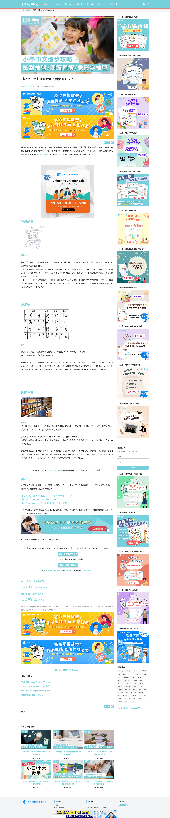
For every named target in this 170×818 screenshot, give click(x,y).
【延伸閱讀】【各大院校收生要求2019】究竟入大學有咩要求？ (46, 496)
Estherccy (24, 86)
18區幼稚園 (143, 671)
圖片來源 (24, 255)
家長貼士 (135, 686)
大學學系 (120, 683)
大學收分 (127, 683)
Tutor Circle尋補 (42, 154)
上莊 (31, 587)
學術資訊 (28, 10)
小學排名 (120, 689)
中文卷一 (120, 680)
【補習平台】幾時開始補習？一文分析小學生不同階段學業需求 (99, 782)
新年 (127, 692)
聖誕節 (134, 695)
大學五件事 (29, 600)
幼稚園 (134, 689)
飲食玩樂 (132, 702)
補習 (145, 695)
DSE (130, 674)
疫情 (119, 695)
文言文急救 (121, 692)
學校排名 (141, 683)
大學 (141, 680)
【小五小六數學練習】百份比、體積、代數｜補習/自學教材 (36, 782)
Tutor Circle (88, 570)
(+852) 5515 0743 (92, 805)
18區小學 (135, 671)
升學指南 (135, 680)
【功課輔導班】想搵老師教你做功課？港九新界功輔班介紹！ (67, 753)
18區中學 (127, 671)
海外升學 (133, 692)
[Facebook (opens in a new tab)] (144, 4)
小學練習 (127, 689)
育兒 (140, 695)
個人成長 (127, 680)
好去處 (134, 683)
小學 (141, 686)
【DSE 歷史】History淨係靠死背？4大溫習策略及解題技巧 (99, 753)
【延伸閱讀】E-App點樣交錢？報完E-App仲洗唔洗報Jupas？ (45, 499)
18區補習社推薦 (122, 674)
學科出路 (127, 686)
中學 (134, 677)
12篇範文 (120, 671)
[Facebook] (112, 142)
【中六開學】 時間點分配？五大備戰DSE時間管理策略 (36, 753)
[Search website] (116, 4)
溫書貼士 (141, 692)
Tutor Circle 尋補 (55, 470)
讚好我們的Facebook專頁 (130, 708)
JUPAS (120, 677)
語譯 (134, 698)
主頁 (22, 10)
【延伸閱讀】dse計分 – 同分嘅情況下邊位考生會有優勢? (44, 503)
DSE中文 (136, 674)
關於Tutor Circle (60, 805)
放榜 (145, 689)
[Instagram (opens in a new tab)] (147, 4)
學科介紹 (120, 686)
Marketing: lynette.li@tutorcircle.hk (97, 807)
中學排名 (140, 677)
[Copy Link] (105, 142)
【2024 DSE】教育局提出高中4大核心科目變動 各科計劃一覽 (68, 782)
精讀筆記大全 (126, 695)
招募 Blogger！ (60, 807)
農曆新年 (140, 698)
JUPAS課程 (127, 677)
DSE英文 (143, 674)
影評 (140, 689)
